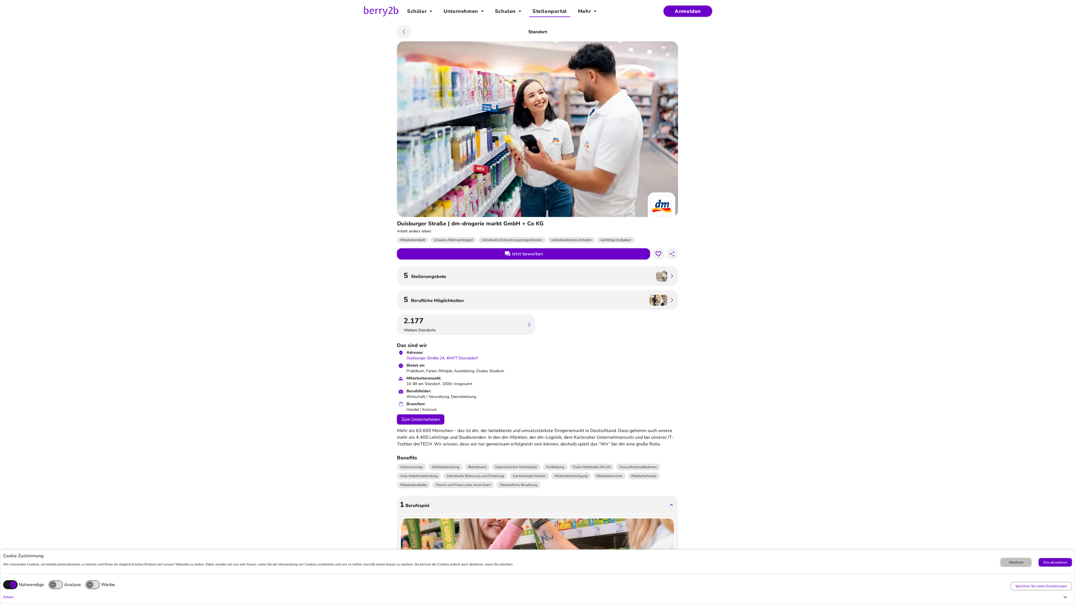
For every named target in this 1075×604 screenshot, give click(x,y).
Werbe (108, 585)
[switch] (55, 584)
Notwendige (31, 585)
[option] (411, 467)
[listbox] (537, 476)
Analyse (72, 585)
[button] (536, 597)
